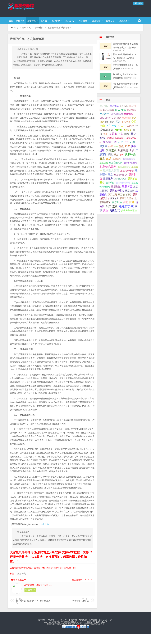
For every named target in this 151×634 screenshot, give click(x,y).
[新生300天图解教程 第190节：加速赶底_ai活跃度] (105, 56)
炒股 (121, 155)
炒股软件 (45, 524)
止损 (131, 150)
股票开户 (108, 178)
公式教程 (129, 126)
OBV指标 (116, 118)
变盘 (105, 134)
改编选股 (111, 150)
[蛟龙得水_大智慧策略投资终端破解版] (105, 76)
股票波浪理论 (117, 190)
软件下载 (20, 21)
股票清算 (129, 190)
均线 (126, 134)
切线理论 (127, 130)
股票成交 (110, 182)
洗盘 (116, 154)
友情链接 (93, 620)
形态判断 (56, 21)
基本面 (44, 21)
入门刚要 (111, 125)
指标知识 (124, 146)
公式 (120, 125)
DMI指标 (131, 110)
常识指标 (83, 21)
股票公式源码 (108, 166)
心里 (133, 142)
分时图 (118, 130)
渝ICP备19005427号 (97, 622)
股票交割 (104, 162)
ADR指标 (114, 106)
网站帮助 (83, 620)
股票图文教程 (111, 170)
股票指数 (116, 186)
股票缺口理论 (124, 194)
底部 (126, 142)
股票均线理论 (127, 170)
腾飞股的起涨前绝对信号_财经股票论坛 (33, 601)
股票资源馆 (27, 8)
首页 (11, 21)
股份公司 (117, 158)
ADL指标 (104, 106)
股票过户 (114, 198)
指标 (116, 146)
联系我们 (52, 620)
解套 (125, 202)
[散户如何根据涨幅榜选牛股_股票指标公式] (105, 86)
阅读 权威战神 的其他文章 (30, 590)
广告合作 (62, 620)
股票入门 (110, 21)
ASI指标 (124, 106)
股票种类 (39, 27)
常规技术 (123, 21)
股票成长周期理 (123, 182)
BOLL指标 (108, 110)
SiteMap (103, 620)
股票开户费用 (120, 178)
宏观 (120, 142)
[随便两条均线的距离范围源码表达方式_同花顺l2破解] (105, 46)
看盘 (102, 158)
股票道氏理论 (126, 198)
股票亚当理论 (129, 159)
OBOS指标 (105, 118)
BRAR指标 (120, 110)
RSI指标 (109, 122)
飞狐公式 (114, 210)
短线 (108, 158)
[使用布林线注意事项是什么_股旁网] (105, 67)
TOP (111, 620)
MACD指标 (117, 114)
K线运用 (104, 113)
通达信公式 (126, 206)
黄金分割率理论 (129, 210)
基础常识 (31, 21)
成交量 (103, 146)
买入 (117, 121)
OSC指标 (126, 118)
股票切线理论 (124, 166)
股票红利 (112, 194)
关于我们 (42, 620)
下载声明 (73, 620)
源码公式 (69, 21)
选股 (115, 206)
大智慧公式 (110, 142)
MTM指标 (128, 114)
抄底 (110, 146)
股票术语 (127, 186)
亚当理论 (126, 122)
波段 (110, 154)
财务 (131, 202)
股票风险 (117, 202)
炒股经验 (130, 154)
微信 (139, 3)
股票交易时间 (115, 162)
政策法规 (123, 150)
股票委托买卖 (120, 174)
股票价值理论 (130, 162)
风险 (105, 210)
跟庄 (108, 206)
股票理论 (96, 21)
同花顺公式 (116, 133)
